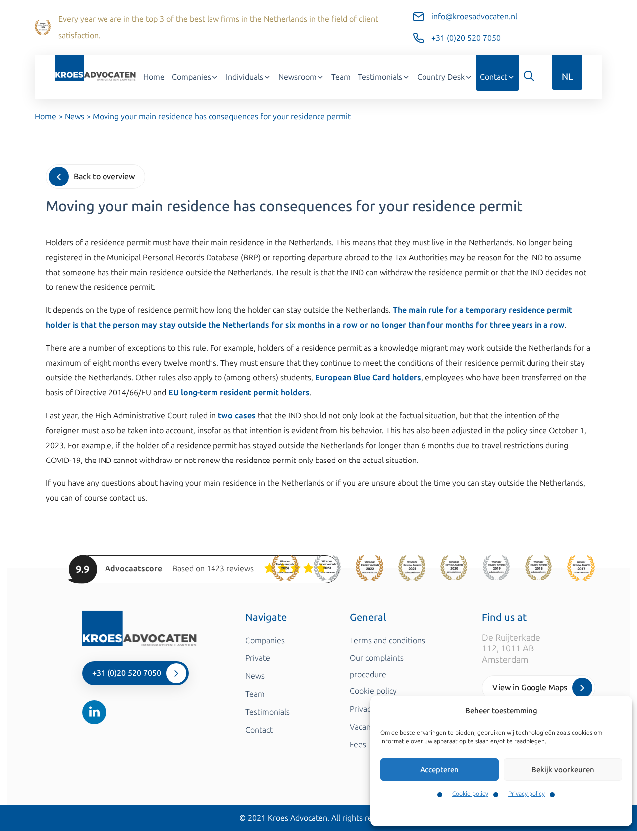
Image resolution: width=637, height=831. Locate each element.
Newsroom (297, 77)
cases (245, 415)
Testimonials (380, 77)
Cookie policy (470, 793)
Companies (191, 77)
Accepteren (439, 769)
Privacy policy (526, 793)
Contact (493, 77)
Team (341, 77)
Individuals (244, 77)
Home (154, 77)
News (74, 116)
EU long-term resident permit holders (239, 392)
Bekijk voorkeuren (562, 769)
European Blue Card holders (368, 377)
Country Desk (441, 77)
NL (567, 76)
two (225, 415)
